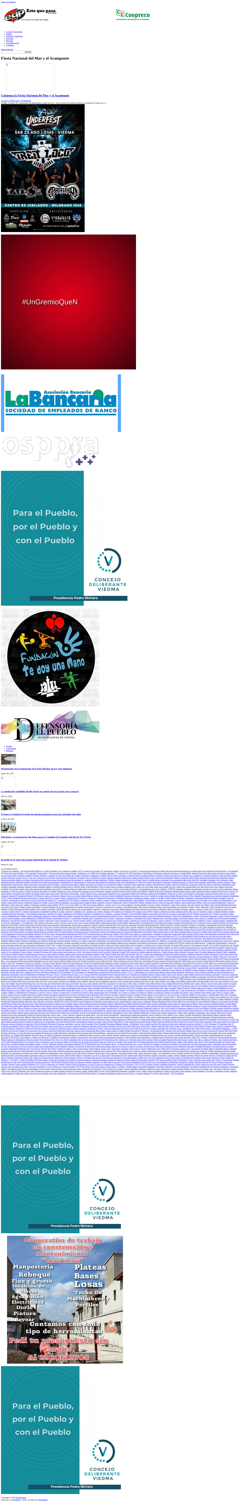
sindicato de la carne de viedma (134, 1051)
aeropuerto (184, 878)
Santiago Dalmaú (67, 1046)
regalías (212, 1035)
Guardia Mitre (63, 970)
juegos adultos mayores (83, 986)
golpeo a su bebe (165, 968)
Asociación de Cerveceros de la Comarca (103, 889)
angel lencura (17, 885)
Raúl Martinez (25, 1035)
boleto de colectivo (101, 896)
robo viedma (128, 1042)
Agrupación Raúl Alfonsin (40, 880)
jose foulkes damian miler (186, 981)
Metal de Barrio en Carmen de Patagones (202, 1006)
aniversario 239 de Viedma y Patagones (53, 885)
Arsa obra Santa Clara (205, 887)
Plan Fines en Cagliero (39, 1026)
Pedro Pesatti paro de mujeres (200, 1022)
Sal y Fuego (138, 1044)
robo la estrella (83, 1042)
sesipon (183, 1049)
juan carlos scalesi (220, 983)
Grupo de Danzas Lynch (48, 970)
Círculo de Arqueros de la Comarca (108, 907)
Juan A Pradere (139, 983)
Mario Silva (8, 1006)
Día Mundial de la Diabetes (141, 932)
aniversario (33, 885)
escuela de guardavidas (104, 948)
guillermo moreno (142, 970)
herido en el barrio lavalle (149, 972)
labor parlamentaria (97, 992)
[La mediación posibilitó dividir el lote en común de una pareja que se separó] (8, 787)
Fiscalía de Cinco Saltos (96, 961)
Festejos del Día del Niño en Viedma (32, 957)
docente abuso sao (95, 934)
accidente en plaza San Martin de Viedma (64, 876)
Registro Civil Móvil (50, 1037)
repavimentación (109, 1037)
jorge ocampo (122, 981)
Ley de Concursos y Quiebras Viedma (180, 995)
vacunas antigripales (181, 1067)
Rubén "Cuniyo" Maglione (46, 1044)
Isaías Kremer (212, 979)
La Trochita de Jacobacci (79, 992)
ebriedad (189, 934)
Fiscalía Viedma (112, 961)
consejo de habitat (140, 916)
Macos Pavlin (58, 999)
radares (215, 1033)
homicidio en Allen (213, 972)
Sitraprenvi (166, 1053)
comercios (69, 912)
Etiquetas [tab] (9, 751)
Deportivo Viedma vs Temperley (193, 925)
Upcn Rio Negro (97, 1067)
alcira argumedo (176, 880)
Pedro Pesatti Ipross (180, 1022)
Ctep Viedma (39, 923)
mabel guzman (38, 999)
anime (26, 885)
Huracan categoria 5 (213, 974)
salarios (209, 1044)
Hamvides (5, 972)
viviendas (132, 1071)
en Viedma (111, 941)
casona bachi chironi (15, 903)
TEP (157, 1060)
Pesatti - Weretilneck (131, 1024)
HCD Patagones (64, 972)
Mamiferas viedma (155, 999)
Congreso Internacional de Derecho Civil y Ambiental (111, 916)
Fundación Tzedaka (156, 965)
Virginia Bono (93, 1071)
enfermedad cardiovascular (117, 943)
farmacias (34, 954)
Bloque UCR (31, 896)
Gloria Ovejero (122, 968)
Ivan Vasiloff (12, 981)
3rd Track (133, 871)
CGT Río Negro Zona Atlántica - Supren (95, 905)
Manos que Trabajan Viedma (212, 999)
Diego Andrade (180, 932)
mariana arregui (79, 1004)
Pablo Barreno (207, 1015)
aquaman (20, 887)
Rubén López (62, 1044)
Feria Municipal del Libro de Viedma (164, 954)
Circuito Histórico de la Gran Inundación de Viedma (62, 907)
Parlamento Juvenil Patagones (30, 1019)
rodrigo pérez (193, 1042)
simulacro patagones (65, 1051)
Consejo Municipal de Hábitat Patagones (36, 918)
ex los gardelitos (13, 952)
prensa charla (80, 1031)
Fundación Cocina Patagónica (64, 965)
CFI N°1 (61, 905)
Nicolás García (44, 1013)
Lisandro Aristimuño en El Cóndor (86, 997)
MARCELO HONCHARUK (66, 1001)
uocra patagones (39, 1067)
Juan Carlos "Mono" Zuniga (201, 983)
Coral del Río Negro (18, 921)
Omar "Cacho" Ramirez (65, 1015)
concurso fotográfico (81, 916)
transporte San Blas (99, 1062)
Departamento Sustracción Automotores (75, 925)
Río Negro (56, 1040)
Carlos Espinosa (150, 900)
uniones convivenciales (10, 1067)
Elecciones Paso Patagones (121, 939)
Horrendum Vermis (105, 974)
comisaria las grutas (167, 912)
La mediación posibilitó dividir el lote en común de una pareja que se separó (40, 791)
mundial (66, 1010)
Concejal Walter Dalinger (139, 914)
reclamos (133, 1035)
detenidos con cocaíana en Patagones (39, 930)
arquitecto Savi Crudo (132, 887)
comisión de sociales (54, 914)
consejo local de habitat (10, 918)
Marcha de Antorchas (93, 1001)
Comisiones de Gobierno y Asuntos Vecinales (110, 914)
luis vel (21, 999)
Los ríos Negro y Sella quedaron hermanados (181, 997)
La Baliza (90, 990)
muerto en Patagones (178, 1008)
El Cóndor (54, 936)
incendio (69, 977)
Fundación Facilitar (106, 965)
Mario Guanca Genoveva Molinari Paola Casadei (211, 1004)
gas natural (195, 965)
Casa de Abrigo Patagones (185, 900)
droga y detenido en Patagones (160, 934)
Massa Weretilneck (66, 1006)
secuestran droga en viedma (223, 1046)
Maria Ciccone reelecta (220, 1001)
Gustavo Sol (230, 970)
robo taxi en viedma (115, 1042)
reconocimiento (144, 1035)
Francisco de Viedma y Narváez (37, 963)
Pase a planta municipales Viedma (119, 1019)
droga (131, 934)
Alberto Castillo (148, 880)
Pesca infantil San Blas (149, 1024)
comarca (191, 909)
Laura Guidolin (195, 992)
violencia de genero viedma (76, 1071)
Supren (51, 1058)
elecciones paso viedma (142, 939)
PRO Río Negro (230, 1031)
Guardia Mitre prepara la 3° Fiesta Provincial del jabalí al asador (95, 970)
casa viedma (213, 900)
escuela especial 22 (192, 948)
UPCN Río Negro (83, 1067)
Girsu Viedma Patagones (93, 968)
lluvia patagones (107, 997)
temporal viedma (123, 1060)
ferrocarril (228, 954)
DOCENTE (83, 934)
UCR (42, 1064)
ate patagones (196, 889)
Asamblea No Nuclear (10, 889)
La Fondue (200, 990)
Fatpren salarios (64, 954)
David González (211, 923)
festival (57, 957)
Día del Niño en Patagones (212, 930)
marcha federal (108, 1001)
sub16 (108, 1055)
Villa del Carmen (229, 1069)
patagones (186, 1019)
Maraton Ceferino (231, 999)
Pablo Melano (25, 1017)
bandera (188, 891)
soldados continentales (210, 1053)
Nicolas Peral (55, 1013)
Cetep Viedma (52, 905)
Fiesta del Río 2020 (215, 959)
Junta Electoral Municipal (111, 988)
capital (91, 900)
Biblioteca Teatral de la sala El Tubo (173, 894)
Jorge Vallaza (160, 981)
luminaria (28, 999)
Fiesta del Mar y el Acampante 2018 (178, 959)
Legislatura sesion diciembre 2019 (90, 995)
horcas (87, 974)
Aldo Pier (195, 880)
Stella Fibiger (76, 1055)
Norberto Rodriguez (141, 1013)
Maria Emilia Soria (13, 1004)
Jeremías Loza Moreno (67, 981)
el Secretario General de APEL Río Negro (130, 936)
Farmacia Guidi (24, 954)
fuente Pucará (224, 963)
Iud (219, 979)
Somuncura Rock (8, 1055)
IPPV (176, 979)
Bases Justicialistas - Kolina (75, 894)
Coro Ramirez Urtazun (35, 921)
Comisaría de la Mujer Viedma (147, 912)
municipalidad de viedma (102, 1010)
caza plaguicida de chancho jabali (83, 903)
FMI (183, 961)
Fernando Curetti (217, 954)
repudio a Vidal (123, 1037)
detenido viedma (18, 930)
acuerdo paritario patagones (111, 878)
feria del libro (130, 954)
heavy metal (99, 972)
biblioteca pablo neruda (149, 894)
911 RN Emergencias (134, 873)
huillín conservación (197, 974)
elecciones (227, 936)
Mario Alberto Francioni (136, 1004)
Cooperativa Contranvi (124, 918)
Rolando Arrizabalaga (26, 1044)
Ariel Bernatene (92, 887)
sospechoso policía (36, 1055)
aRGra (70, 887)
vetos (158, 1069)
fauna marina (76, 954)
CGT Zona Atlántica (125, 905)
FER (122, 954)
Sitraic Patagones (145, 1053)
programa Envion (74, 1033)
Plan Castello (25, 1026)
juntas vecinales (170, 988)
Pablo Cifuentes (220, 1015)
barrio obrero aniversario (30, 894)
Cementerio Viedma (136, 903)
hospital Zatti (135, 974)
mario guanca (186, 1004)
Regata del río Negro (223, 1035)
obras (10, 1015)
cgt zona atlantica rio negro (144, 905)
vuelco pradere (185, 1071)
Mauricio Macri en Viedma (98, 1006)
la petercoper (64, 992)
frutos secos (213, 963)
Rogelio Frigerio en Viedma (219, 1042)
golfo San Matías (151, 968)
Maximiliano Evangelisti (119, 1006)
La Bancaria (99, 990)
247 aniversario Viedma (109, 871)
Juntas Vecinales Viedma (186, 988)
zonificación (62, 1073)
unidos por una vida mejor (211, 1064)
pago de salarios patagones (92, 1017)
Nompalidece (117, 1013)
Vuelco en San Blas (171, 1071)
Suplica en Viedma (40, 1058)
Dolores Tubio (118, 934)
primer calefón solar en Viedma (112, 1031)
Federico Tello (99, 954)
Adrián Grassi (149, 878)
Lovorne (211, 997)
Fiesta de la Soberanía (41, 959)
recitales (109, 1035)
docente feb (107, 934)
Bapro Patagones (212, 891)
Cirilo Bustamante (130, 907)
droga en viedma (140, 934)
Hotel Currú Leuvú (168, 974)
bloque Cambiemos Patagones (200, 894)
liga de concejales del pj (48, 997)
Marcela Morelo (18, 1001)
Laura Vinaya (216, 992)
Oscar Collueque (155, 1015)
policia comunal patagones (76, 1028)
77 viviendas (120, 873)
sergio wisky (106, 1049)
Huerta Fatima (182, 974)
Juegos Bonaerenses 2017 (103, 986)
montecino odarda (99, 1008)
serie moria (116, 1049)
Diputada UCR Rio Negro (44, 934)
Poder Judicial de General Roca (138, 1026)
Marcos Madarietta (159, 1001)
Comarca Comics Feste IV (11, 912)
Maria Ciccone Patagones (200, 1001)
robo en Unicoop (56, 1042)
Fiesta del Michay (200, 959)
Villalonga (22, 1071)
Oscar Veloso (179, 1015)
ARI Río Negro (79, 887)
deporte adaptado (98, 925)
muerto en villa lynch (194, 1008)
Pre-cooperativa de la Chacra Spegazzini (41, 1031)
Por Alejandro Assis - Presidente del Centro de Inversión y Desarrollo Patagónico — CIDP (201, 1028)
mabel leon (48, 999)
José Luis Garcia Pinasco (220, 981)
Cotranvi (161, 921)
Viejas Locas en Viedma (199, 1069)
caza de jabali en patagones (58, 903)
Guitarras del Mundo (183, 970)
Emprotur (92, 941)
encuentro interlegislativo (35, 943)
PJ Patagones (222, 1024)
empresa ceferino (63, 941)
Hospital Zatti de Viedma (151, 974)
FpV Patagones (18, 963)
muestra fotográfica (224, 1008)
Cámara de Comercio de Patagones (101, 898)
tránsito (88, 1062)
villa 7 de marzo (215, 1069)
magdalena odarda (82, 999)
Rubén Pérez (91, 1044)
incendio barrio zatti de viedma (108, 977)
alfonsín (46, 882)
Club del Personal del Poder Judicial (22, 909)
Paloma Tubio (144, 1017)
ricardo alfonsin (164, 1037)
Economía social (12, 43)
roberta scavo (124, 1040)
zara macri (34, 1073)
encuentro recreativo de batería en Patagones (88, 943)
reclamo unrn (125, 1035)
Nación (205, 1010)
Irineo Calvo (192, 979)
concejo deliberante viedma (61, 916)
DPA (127, 934)
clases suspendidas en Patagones (175, 907)
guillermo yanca (168, 970)
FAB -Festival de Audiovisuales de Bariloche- (143, 952)
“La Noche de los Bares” (160, 1073)
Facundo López (193, 952)
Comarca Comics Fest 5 (223, 909)
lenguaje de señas (111, 995)
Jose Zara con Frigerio (70, 983)
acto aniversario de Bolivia (66, 878)
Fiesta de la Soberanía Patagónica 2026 (123, 959)
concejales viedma (226, 914)
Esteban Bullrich (190, 950)
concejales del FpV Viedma (189, 914)
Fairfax (225, 952)
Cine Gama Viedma (17, 907)
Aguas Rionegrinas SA (75, 880)
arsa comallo (164, 887)
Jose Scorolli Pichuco (24, 983)
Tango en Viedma (84, 1058)
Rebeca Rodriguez (54, 1035)
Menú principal (7, 49)
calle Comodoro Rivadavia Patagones (23, 898)
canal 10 (230, 898)
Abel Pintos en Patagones (153, 873)
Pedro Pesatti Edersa (143, 1022)
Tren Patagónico (162, 1062)
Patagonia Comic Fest (230, 1019)
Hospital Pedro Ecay (122, 974)
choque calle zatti (187, 905)
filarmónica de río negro (43, 961)
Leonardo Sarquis (126, 995)
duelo (183, 934)
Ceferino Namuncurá (113, 903)
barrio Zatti (59, 894)
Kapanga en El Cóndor (16, 990)
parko (16, 1019)
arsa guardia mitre (189, 887)
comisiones (87, 914)
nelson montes (17, 1013)
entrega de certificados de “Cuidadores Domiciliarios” (206, 943)
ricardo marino (224, 1037)
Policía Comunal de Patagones (54, 1028)
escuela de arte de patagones (19, 948)
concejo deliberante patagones (38, 916)
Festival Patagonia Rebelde (177, 957)
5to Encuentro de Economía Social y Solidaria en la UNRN (72, 873)
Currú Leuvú (72, 923)
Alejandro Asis (214, 880)
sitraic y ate (156, 1053)
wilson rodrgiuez (230, 1071)
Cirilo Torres (143, 907)
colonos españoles (173, 909)
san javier (23, 1046)
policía (214, 1026)
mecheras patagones (137, 1006)
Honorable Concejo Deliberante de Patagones (28, 974)
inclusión (52, 979)
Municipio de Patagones (130, 1010)
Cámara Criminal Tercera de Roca (73, 898)
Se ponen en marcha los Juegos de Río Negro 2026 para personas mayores (148, 1046)
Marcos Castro (131, 1001)
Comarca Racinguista (30, 912)
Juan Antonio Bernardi (171, 983)
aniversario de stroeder (95, 885)
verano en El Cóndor (115, 1069)
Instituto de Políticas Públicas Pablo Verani (99, 979)
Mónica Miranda (76, 1008)
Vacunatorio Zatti (14, 1069)
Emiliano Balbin (7, 941)
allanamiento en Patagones (84, 882)
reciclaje (97, 1035)
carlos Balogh (138, 900)
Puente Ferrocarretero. (130, 1033)
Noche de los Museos (88, 1013)
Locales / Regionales (14, 32)
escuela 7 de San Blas (211, 945)
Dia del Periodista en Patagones (70, 932)
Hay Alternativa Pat (28, 972)
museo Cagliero (171, 1010)
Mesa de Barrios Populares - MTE (171, 1006)
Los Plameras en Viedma (143, 997)
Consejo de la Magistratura (181, 916)
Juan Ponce (61, 986)
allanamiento (55, 882)
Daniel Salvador (160, 923)
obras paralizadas (19, 1015)
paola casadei (156, 1017)
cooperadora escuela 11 (61, 918)
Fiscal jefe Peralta (79, 961)
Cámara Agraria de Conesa (48, 898)
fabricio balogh (180, 952)
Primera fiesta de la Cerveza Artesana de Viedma (205, 1031)
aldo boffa (187, 880)
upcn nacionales (69, 1067)
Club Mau (51, 909)
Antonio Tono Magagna (154, 885)
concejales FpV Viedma (209, 914)
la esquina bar (190, 990)
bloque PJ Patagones (17, 896)
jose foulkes (171, 981)
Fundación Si (119, 965)
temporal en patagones (91, 1060)
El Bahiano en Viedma (17, 936)
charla (157, 905)
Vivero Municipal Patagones (116, 1071)
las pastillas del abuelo (179, 992)
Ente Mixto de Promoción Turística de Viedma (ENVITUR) (161, 943)
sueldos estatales (180, 1055)
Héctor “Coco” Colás (130, 972)
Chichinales (165, 905)
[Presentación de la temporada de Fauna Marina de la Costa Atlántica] (8, 764)
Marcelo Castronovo (46, 1001)
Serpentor (124, 1049)
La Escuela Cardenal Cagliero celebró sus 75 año (165, 990)
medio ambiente (151, 1006)
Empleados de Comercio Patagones (43, 941)
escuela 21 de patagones (192, 945)
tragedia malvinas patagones (39, 1062)
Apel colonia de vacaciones (187, 885)
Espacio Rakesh (105, 950)
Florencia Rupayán (173, 961)
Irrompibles (201, 979)
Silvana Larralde (40, 1051)
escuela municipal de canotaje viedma (215, 948)
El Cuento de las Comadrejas (70, 936)
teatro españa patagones (210, 1058)
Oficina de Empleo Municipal (38, 1015)
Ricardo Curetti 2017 (192, 1037)
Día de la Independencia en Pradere (87, 930)
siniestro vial (116, 1053)
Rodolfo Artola (170, 1042)
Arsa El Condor (175, 887)
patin (3, 1022)
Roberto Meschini (174, 1040)
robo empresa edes (225, 1040)
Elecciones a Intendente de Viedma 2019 (53, 939)
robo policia (94, 1042)
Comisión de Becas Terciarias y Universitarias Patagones (23, 914)
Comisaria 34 (119, 912)
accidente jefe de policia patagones (113, 876)
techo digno (43, 1060)
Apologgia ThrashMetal (221, 885)
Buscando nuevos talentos (212, 896)
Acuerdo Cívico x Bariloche (88, 878)
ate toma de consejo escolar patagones (217, 889)
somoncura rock (232, 1053)
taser (146, 1058)
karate (28, 990)
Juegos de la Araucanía (181, 986)
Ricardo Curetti (177, 1037)
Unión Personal (228, 1064)
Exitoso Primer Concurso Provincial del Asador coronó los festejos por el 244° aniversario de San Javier (61, 952)
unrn (21, 1067)
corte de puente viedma (82, 921)
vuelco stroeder (198, 1071)
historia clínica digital (167, 972)
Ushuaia (108, 1067)
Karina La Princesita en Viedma (43, 990)
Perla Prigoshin (100, 1024)
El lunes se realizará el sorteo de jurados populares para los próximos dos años (41, 814)
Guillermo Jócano (127, 970)
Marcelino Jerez (31, 1001)
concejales (153, 914)
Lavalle (225, 992)
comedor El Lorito (57, 912)
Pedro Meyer (119, 1022)
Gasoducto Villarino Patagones (224, 965)
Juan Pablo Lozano (48, 986)
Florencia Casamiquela (143, 961)
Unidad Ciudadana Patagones (164, 1064)
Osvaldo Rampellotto (193, 1015)
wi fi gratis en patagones (214, 1071)
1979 (80, 871)
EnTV (48, 945)
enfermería (132, 943)
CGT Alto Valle (72, 905)
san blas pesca (13, 1046)
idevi (15, 977)
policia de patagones (112, 1028)
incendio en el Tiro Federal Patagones (136, 977)
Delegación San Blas (34, 925)
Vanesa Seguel (56, 1069)
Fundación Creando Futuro (87, 965)
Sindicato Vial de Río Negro (75, 1053)
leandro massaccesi (28, 995)
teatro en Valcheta (183, 1058)
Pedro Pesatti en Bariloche (162, 1022)
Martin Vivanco (52, 1006)
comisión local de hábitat (72, 914)
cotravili (168, 921)
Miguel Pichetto (58, 1008)
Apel (174, 885)
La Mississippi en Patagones (25, 992)
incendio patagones (8, 979)
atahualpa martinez (183, 889)
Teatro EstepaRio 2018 (29, 1060)
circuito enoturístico (33, 907)
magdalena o (69, 999)
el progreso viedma (90, 936)
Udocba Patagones (79, 1064)
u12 (37, 1064)
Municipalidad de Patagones (81, 1010)
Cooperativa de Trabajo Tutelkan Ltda (148, 918)
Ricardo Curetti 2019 (209, 1037)
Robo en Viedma (70, 1042)
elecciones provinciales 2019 (182, 939)
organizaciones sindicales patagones (134, 1015)
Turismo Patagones (224, 1062)
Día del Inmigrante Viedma (179, 930)
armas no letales (117, 887)
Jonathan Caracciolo (109, 981)
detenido (106, 927)
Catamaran (28, 903)
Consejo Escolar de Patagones (205, 916)
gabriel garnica (170, 965)
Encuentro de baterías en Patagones (197, 941)
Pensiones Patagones (56, 1024)
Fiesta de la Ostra (25, 959)
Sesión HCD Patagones (170, 1049)
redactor (28, 101)
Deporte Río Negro (113, 925)
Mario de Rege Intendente (157, 1004)
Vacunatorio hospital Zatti (200, 1067)
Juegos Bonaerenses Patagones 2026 (157, 986)
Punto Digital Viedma (160, 1033)
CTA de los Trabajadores (11, 923)
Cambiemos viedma (141, 898)
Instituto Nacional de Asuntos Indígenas (132, 979)
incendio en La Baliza (159, 977)
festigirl (51, 957)
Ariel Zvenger (104, 887)
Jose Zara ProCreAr (111, 983)
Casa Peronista (202, 900)
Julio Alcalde (44, 988)
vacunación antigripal (146, 1067)
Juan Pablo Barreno (32, 986)
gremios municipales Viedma (220, 968)
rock (156, 1042)
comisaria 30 (108, 912)
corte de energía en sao (63, 921)
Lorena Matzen (120, 997)
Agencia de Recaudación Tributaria (214, 878)
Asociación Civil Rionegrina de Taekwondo (69, 889)
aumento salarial (111, 891)
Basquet (89, 894)
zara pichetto (43, 1073)
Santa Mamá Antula (52, 1046)
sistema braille (126, 1053)
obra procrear (211, 1013)
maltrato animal (133, 999)
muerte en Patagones (144, 1008)
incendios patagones (40, 979)
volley (138, 1071)
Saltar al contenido (8, 2)
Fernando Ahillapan (187, 954)
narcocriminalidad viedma (219, 1010)
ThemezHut (43, 1500)
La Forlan (209, 990)
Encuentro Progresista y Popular (58, 943)
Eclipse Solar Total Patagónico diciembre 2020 (211, 934)
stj (83, 1055)
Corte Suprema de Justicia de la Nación (107, 921)
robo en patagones (42, 1042)
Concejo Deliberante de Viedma (13, 916)
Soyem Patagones (51, 1055)
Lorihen (129, 997)
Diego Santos (223, 932)
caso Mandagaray (225, 900)
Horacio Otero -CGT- (75, 974)
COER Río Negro (63, 909)
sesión (131, 1049)
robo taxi (103, 1042)
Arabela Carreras (31, 887)
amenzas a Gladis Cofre (189, 882)
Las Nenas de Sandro (161, 992)
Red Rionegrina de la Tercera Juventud (165, 1035)
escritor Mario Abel (126, 945)
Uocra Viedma (52, 1067)
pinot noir (165, 1024)
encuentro (144, 941)
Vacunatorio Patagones (220, 1067)
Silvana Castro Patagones (24, 1051)
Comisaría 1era (79, 912)
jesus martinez (82, 981)
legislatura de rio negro (67, 995)
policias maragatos (158, 1028)
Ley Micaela (211, 995)
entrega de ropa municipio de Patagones (30, 945)
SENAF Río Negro (48, 1049)
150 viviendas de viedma (67, 871)
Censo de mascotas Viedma (169, 903)
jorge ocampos (134, 981)
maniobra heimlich (193, 999)
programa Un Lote (113, 1033)
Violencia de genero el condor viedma (50, 1071)
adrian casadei (138, 878)
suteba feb (58, 1058)
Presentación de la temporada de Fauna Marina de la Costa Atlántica (36, 768)
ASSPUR (171, 889)
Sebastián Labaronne (186, 1046)
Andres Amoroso (223, 882)
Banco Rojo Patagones (164, 891)
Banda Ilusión (178, 891)
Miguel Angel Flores (9, 1008)
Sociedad (9, 38)
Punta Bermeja (145, 1033)
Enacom (119, 941)
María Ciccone (184, 1001)
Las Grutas (122, 992)
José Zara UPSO (125, 983)
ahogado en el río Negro (131, 880)
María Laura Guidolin (63, 1004)
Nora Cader (128, 1013)
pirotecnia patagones (178, 1024)
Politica (9, 34)
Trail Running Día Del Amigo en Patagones (68, 1062)
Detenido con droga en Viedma (176, 927)
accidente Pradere (148, 876)
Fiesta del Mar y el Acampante (152, 959)
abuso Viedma (18, 876)
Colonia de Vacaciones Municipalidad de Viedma (120, 909)
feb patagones (87, 954)
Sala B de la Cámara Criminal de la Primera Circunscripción (166, 1044)
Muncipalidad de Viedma (52, 1010)
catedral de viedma (40, 903)
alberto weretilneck (162, 880)
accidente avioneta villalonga (35, 876)
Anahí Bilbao (211, 882)
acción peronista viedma (227, 876)
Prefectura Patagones (66, 1031)
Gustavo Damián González (202, 970)
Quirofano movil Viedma (198, 1033)
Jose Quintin (10, 983)
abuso (209, 873)
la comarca (130, 990)
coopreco (202, 918)
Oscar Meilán (167, 1015)
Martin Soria (41, 1006)
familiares (232, 952)
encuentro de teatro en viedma (13, 943)
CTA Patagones (27, 923)
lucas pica (230, 997)
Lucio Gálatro (12, 999)
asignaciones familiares (43, 889)
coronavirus (49, 921)
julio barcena (82, 988)
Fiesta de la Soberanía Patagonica (63, 959)
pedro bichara (107, 1022)
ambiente (175, 882)
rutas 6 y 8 (115, 1044)
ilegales (34, 977)
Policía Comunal (223, 1026)
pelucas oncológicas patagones (22, 1024)
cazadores (100, 903)
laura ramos (205, 992)
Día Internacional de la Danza (118, 932)
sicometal (204, 1049)
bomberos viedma (157, 896)
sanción (30, 1046)
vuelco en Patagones (155, 1071)
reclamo (116, 1035)
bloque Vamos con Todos (70, 896)
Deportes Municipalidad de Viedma (151, 925)
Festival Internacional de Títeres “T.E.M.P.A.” (147, 957)
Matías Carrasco (80, 1006)
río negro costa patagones (91, 1040)
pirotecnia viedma (193, 1024)
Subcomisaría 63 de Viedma (123, 1055)
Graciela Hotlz (202, 968)
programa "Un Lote (16, 1033)
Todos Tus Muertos (180, 1060)
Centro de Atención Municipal (214, 903)
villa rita (14, 1071)
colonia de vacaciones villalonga (153, 909)
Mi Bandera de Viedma (228, 1006)
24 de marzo (95, 871)
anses (134, 885)
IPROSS (182, 979)
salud (224, 1044)
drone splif (176, 934)
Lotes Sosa (203, 997)
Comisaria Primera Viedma (223, 912)
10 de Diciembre (50, 871)
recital (103, 1035)
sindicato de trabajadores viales (51, 1053)
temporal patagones (108, 1060)
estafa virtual (117, 950)
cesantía (43, 905)
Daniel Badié (123, 923)
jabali (19, 981)
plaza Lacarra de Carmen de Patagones (74, 1026)
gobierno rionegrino (137, 968)
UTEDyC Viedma (124, 1067)
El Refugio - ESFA (105, 936)
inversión (170, 979)
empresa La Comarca (79, 941)
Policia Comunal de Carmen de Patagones (24, 1028)
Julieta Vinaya (12, 988)
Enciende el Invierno (131, 941)
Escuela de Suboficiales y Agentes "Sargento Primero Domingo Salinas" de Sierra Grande (149, 948)
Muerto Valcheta (210, 1008)
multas (39, 1010)
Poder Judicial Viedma (202, 1026)
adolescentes (127, 878)
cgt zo (114, 905)
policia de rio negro (142, 1028)
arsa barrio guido (151, 887)
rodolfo (161, 1042)
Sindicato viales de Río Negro (98, 1053)
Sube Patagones (144, 1055)
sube (136, 1055)
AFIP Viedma (194, 878)
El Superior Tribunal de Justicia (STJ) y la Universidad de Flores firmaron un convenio (181, 936)
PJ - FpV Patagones (209, 1024)
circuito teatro (88, 907)
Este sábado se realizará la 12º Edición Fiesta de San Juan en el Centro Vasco (153, 950)
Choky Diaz (175, 905)
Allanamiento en (66, 882)
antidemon (141, 885)
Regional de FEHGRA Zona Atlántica (16, 1037)
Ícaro (224, 974)
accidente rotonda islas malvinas (167, 876)
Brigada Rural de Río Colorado (188, 896)
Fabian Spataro (168, 952)
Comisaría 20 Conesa (94, 912)
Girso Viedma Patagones (60, 968)
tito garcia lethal (165, 1060)
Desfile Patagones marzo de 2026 (67, 927)
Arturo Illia (228, 887)
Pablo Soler (47, 1017)
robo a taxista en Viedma (207, 1040)
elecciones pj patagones (161, 939)
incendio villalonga (24, 979)
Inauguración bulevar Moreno (54, 977)
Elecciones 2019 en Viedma (25, 939)
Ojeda (53, 1015)
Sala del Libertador (198, 1044)
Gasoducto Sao (206, 965)
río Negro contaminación (71, 1040)
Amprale (202, 882)
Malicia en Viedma (97, 999)
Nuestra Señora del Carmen (172, 1013)
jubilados (69, 986)
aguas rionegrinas (59, 880)
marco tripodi (119, 1001)
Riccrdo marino (33, 1040)
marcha (81, 1001)
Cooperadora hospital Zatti (81, 918)
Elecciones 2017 (7, 939)
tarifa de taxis (96, 1058)
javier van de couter (50, 981)
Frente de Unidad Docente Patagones (98, 963)
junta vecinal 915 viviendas (132, 988)
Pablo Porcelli (37, 1017)
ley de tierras (200, 995)
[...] (104, 103)
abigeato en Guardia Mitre (180, 873)
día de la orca (106, 930)
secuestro (4, 1049)
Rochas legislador (147, 1042)
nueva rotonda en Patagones (194, 1013)
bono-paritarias (170, 896)
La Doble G (140, 990)
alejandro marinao (8, 882)
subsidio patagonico (159, 1055)
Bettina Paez (135, 894)
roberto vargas (187, 1040)
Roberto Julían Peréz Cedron (141, 1040)
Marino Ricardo (120, 1004)
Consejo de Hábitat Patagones (159, 916)
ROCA (136, 1042)
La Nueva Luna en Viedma (47, 992)
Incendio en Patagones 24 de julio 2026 (222, 977)
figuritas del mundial (26, 961)
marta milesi (18, 1006)
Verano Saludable (131, 1069)
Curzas (86, 923)
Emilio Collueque (21, 941)
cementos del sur (151, 903)
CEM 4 (125, 903)
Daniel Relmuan (146, 923)
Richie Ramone (45, 1040)
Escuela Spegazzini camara (38, 950)
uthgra (134, 1067)
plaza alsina (53, 1026)
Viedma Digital (183, 1069)
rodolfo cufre (182, 1042)
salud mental (231, 1044)
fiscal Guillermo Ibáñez (63, 961)
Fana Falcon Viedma (9, 954)
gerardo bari (30, 968)
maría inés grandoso (46, 1004)
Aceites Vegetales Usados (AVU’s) (14, 878)
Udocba (68, 1064)
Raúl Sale (36, 1035)
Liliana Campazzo (65, 997)
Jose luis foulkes (203, 981)
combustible (44, 912)
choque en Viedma (202, 905)
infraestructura (61, 979)
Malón (107, 999)
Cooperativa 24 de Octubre (103, 918)
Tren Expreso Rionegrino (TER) (134, 1062)
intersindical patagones (157, 979)
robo (195, 1040)
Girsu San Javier (76, 968)
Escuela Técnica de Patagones (61, 950)
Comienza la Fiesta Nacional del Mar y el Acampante (35, 95)
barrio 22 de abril (13, 894)
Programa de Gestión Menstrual (54, 1033)
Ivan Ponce (225, 979)
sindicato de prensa (154, 1051)
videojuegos (165, 1069)
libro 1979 (224, 995)
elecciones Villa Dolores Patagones (207, 939)
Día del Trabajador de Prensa (94, 932)
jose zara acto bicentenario (50, 983)
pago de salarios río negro (113, 1017)
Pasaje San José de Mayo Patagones (91, 1019)
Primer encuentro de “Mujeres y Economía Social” (145, 1031)
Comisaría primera (205, 912)
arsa (142, 887)
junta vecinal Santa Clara (153, 988)
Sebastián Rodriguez (203, 1046)
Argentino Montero (59, 887)
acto (30, 878)
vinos (32, 1071)
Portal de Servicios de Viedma (13, 1031)
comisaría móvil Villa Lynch (187, 912)
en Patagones (101, 941)
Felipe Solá (115, 954)
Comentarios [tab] (11, 748)
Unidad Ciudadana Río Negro (188, 1064)
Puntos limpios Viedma (178, 1033)
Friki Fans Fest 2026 (200, 963)
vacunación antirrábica (164, 1067)
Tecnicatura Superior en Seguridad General (65, 1060)
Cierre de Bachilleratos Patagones (223, 905)
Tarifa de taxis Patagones (112, 1058)
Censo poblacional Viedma (191, 903)
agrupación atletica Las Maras (18, 880)
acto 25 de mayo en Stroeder (44, 878)
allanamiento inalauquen (162, 882)
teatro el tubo (170, 1058)
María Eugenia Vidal (30, 1004)
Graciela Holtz (190, 968)
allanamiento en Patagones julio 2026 (110, 882)
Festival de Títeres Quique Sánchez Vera (76, 957)
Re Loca (43, 1035)
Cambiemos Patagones (124, 898)
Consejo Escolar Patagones (228, 916)
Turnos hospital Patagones (25, 1064)
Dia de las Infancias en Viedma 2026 (153, 930)
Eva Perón (202, 950)
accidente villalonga (210, 876)
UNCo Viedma (146, 1064)
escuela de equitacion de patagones (81, 948)
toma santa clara (208, 1060)
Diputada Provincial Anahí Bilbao (20, 934)
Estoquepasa (21, 1498)
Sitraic (135, 1053)
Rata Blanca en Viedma (10, 1035)
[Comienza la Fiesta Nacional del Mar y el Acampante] (30, 90)
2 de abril (86, 871)
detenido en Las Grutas (198, 927)
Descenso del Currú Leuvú (42, 927)
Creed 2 (209, 921)
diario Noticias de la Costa (163, 932)
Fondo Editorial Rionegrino (214, 961)
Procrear (4, 1033)
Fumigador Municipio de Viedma (39, 965)
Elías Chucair (227, 939)
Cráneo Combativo (197, 921)
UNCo (137, 1064)
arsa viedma (219, 887)
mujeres (33, 1010)
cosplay (126, 921)
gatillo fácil (5, 968)
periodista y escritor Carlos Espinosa (79, 1024)
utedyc (114, 1067)
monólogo (88, 1008)
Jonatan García (94, 981)
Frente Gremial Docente (123, 963)
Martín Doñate (29, 1006)
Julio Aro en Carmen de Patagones (63, 988)
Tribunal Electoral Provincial (205, 1062)
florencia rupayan (159, 961)
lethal (150, 995)
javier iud (38, 981)
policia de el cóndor (95, 1028)
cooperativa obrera (171, 918)
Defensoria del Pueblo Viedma (13, 925)
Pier (159, 1024)
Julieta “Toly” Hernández (28, 988)
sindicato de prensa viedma (225, 1051)
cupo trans (49, 923)
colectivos (97, 909)
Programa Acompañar (32, 1033)
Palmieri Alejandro (131, 1017)
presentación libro (93, 1031)
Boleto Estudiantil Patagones (120, 896)
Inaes (40, 977)
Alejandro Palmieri (23, 882)
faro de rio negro (45, 954)
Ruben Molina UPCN (77, 1044)
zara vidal (53, 1073)
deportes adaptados (129, 925)
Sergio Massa (83, 1049)
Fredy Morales (56, 963)
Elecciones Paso (104, 939)
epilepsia (74, 945)
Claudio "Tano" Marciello (198, 907)
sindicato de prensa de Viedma (202, 1051)
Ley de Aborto (158, 995)
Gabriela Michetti (183, 965)
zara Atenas (24, 1073)
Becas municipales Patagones (104, 894)
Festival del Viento (121, 957)
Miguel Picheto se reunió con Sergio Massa (35, 1008)
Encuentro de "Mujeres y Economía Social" (165, 941)
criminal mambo (218, 921)
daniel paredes (134, 923)
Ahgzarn (118, 880)
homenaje (180, 972)
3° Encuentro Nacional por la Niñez (152, 871)
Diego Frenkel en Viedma (197, 932)
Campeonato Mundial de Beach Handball (210, 898)
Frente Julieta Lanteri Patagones (145, 963)
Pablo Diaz (15, 1017)
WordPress (16, 1500)
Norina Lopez (155, 1013)
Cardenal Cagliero (102, 900)
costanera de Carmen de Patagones (143, 921)
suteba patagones (69, 1058)
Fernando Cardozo (202, 954)
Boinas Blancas (87, 896)
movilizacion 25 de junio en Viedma (121, 1008)
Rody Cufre (203, 1042)
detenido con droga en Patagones (150, 927)
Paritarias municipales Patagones (197, 1017)
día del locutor (196, 930)
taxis (150, 1058)
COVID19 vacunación (181, 921)
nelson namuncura (30, 1013)
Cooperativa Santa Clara (188, 918)
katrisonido (61, 990)
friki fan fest (187, 963)
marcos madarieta (144, 1001)
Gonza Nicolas (178, 968)
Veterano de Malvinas (146, 1069)
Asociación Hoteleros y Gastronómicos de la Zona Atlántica (143, 889)
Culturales (10, 45)
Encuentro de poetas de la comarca (225, 941)
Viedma (173, 1069)
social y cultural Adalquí (180, 1053)
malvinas (143, 999)
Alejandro (203, 880)
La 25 (83, 990)
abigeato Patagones (199, 873)
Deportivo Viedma (173, 925)
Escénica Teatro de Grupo (108, 945)
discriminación (72, 934)
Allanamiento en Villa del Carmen (138, 882)
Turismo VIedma (7, 1064)
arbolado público (45, 887)
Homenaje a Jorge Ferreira (195, 972)
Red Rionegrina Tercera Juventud (195, 1035)
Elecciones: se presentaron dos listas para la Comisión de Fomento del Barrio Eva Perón (46, 837)
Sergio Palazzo (95, 1049)
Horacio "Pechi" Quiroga (57, 974)
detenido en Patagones (216, 927)
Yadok (17, 1073)
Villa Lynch (5, 1071)
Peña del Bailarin (41, 1024)
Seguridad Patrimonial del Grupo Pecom (25, 1049)
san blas (4, 1046)
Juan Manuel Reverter (15, 986)
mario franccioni (174, 1004)
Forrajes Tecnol (231, 961)
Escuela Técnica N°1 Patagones (85, 950)
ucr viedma (60, 1064)
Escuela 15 (168, 945)
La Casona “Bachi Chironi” (115, 990)
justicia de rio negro (204, 988)
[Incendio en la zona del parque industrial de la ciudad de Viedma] (8, 855)
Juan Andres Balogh (153, 983)
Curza (80, 923)
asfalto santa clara (26, 889)
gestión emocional (42, 968)
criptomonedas (231, 921)
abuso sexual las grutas (221, 873)
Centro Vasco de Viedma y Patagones (24, 905)
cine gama (5, 907)
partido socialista (69, 1019)
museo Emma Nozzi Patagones (190, 1010)
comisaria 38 (129, 912)
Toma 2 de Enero (195, 1060)
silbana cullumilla (215, 1049)
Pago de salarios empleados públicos (67, 1017)
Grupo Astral (32, 970)
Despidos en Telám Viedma (91, 927)
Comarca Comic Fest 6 (205, 909)
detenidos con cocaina (63, 930)
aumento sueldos (124, 891)
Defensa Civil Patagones (228, 923)
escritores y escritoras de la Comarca (149, 945)
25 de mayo (124, 871)
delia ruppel (47, 925)
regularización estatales (68, 1037)
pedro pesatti (129, 1022)
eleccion (219, 936)
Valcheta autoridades (29, 1069)
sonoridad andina (22, 1055)
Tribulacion (174, 1062)
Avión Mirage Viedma (145, 891)
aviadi (134, 891)
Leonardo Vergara (140, 995)
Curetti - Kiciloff (60, 923)
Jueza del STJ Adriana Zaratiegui (204, 986)
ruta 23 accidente (103, 1044)
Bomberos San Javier (140, 896)
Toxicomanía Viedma (230, 1060)
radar (210, 1033)
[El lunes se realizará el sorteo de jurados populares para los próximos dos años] (8, 809)
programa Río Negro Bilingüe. (94, 1033)
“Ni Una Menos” (177, 1073)
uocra (30, 1067)
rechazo (65, 1035)
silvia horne (52, 1051)
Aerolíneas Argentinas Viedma (167, 878)
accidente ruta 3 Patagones (191, 876)
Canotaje (4, 900)
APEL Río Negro (205, 885)
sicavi (188, 1049)
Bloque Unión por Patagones (48, 896)
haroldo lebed (15, 972)
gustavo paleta (219, 970)
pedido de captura (95, 1022)
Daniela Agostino (174, 923)
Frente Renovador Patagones (170, 963)
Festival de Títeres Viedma (103, 957)
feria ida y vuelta (142, 954)
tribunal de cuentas (186, 1062)
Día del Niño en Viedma (23, 932)
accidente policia (133, 876)
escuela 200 (177, 945)
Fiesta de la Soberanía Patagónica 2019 (92, 959)
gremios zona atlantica (18, 970)
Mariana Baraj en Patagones (97, 1004)
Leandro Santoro (43, 995)
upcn (60, 1067)
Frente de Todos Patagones (72, 963)
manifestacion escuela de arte (174, 999)
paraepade (166, 1017)
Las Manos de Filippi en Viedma (140, 992)
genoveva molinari (17, 968)
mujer (27, 1010)
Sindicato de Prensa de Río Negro (175, 1051)
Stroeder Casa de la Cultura (95, 1055)
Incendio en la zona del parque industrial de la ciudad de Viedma (34, 859)
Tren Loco (151, 1062)
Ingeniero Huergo (75, 979)
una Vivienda (116, 1064)
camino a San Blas (157, 898)
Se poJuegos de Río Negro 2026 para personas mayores (96, 1046)
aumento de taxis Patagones (93, 891)
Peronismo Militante (114, 1024)
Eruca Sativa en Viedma (88, 945)
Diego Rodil (212, 932)
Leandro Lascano (13, 995)
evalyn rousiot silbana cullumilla (219, 950)
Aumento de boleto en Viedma (44, 891)
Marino (111, 1004)
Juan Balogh (185, 983)
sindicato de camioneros (83, 1051)
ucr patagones (49, 1064)
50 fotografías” (42, 873)
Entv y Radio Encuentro (61, 945)
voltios (144, 1071)
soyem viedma (64, 1055)
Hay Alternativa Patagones (47, 972)
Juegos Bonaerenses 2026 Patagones (128, 986)
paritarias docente (177, 1017)
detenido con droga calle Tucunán (123, 927)
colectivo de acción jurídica (81, 909)
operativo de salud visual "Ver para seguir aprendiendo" (98, 1015)
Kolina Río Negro (73, 990)
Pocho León (121, 1026)
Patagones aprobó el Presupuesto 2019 (206, 1019)
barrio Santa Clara (47, 894)
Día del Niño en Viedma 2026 (46, 932)
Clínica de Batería (216, 907)
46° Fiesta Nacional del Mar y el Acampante (18, 873)
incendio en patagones (198, 977)
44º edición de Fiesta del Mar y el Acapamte (220, 871)
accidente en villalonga (90, 876)
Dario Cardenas (198, 923)
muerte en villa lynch (160, 1008)
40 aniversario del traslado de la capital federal (184, 871)
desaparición (212, 925)
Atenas (235, 889)
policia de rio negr (127, 1028)
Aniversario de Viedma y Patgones (117, 885)
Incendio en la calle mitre (179, 977)
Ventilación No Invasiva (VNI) (94, 1069)
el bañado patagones (34, 936)
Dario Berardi (186, 923)
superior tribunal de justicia (197, 1055)
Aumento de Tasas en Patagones (69, 891)
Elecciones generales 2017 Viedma (83, 939)
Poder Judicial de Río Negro (163, 1026)
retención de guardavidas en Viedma (143, 1037)
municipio (116, 1010)
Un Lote (90, 1064)
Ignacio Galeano (24, 977)
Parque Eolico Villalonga (53, 1019)
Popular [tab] (9, 746)
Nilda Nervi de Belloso (70, 1013)
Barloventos (224, 891)
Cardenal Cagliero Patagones (121, 900)
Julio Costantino (94, 988)
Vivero (102, 1071)
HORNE (94, 974)
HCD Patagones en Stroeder (83, 972)
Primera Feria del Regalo (175, 1031)
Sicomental (196, 1049)
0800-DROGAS (37, 871)
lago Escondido (111, 992)
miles (67, 1008)
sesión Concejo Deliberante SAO (147, 1049)
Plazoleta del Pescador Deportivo (103, 1026)
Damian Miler (94, 923)
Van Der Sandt (44, 1069)
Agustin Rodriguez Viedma (103, 880)
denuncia (56, 925)
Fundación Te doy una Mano (136, 965)
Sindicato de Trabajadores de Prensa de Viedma (19, 1053)
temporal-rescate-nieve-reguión (142, 1060)
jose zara (36, 983)
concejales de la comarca (167, 914)
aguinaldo (88, 880)
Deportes (9, 41)
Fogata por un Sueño (194, 961)
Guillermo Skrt (155, 970)
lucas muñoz (220, 997)
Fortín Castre (6, 963)
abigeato (166, 873)
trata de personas (114, 1062)
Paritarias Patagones (218, 1017)
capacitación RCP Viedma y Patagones (73, 900)
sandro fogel (39, 1046)
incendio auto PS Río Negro (85, 977)
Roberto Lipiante (160, 1040)
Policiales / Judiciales (14, 36)
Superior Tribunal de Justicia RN (19, 1058)
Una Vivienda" (128, 1064)
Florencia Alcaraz (126, 961)
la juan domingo (220, 990)
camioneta (189, 898)
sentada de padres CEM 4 (67, 1049)
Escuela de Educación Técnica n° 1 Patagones (48, 948)
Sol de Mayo (195, 1053)
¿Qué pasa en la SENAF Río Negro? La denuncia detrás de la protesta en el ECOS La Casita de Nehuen (108, 1073)
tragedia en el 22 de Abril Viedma (14, 1062)
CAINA (4, 898)
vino (28, 1071)
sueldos (170, 1055)
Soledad (222, 1053)
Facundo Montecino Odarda (211, 952)
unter (26, 1067)
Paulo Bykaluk (69, 1022)
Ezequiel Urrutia (118, 952)
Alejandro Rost (37, 882)
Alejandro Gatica (226, 880)
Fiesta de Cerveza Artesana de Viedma (203, 957)
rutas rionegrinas (126, 1044)
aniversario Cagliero (77, 885)
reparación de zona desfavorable (90, 1037)
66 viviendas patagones (105, 873)
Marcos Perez (172, 1001)
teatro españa (195, 1058)
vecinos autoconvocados (72, 1069)
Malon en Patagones (119, 999)
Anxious (168, 885)
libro (218, 995)
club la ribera (42, 909)
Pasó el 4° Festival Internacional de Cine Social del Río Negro (157, 1019)
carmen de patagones (166, 900)
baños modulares (198, 891)
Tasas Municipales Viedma (133, 1058)
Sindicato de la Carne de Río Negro (107, 1051)
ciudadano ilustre (155, 907)
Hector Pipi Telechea (112, 972)
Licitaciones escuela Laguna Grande (24, 997)
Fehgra (108, 954)
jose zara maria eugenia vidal (91, 983)
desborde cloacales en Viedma (19, 927)
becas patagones (123, 894)
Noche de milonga (105, 1013)
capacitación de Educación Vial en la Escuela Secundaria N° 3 (33, 900)
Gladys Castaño (110, 968)
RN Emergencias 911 (110, 1040)
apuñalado (12, 887)
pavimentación (81, 1022)
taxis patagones (158, 1058)
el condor (46, 936)
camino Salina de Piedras (175, 898)
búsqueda (226, 896)
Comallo (184, 909)
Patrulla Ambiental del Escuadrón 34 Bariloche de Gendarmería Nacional (34, 1022)
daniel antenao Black (109, 923)
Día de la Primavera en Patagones (125, 930)
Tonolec (218, 1060)
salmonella (217, 1044)
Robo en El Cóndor (27, 1042)
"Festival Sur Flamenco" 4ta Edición (15, 871)
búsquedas (234, 896)
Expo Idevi (106, 952)
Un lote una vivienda (102, 1064)
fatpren (55, 954)
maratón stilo (6, 1001)
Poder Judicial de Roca (184, 1026)
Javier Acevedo (28, 981)
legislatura (54, 995)
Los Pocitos (157, 997)
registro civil (37, 1037)
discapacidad (61, 934)
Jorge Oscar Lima (148, 981)
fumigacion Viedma (17, 965)
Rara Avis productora (227, 1033)
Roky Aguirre (11, 1044)
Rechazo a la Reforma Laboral (81, 1035)
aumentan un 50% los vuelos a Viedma (16, 891)
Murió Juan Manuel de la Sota (152, 1010)
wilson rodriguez (7, 1073)
